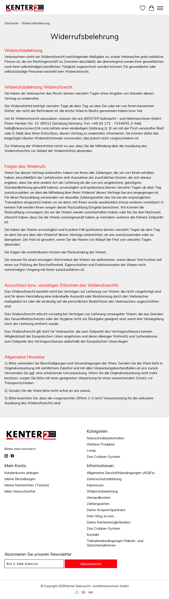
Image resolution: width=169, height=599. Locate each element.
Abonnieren (90, 563)
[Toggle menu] (160, 8)
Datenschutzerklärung (104, 479)
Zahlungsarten (98, 503)
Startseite (11, 23)
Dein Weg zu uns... (101, 516)
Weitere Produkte (101, 444)
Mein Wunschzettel (19, 491)
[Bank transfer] (91, 592)
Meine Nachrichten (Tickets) (26, 485)
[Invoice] (76, 592)
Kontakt (93, 534)
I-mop (91, 450)
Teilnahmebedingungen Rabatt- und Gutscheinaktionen (115, 542)
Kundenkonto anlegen (21, 472)
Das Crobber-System (103, 456)
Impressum (95, 485)
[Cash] (83, 592)
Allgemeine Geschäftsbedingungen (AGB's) (121, 472)
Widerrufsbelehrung (102, 491)
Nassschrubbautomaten (105, 438)
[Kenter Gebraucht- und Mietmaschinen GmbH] (25, 8)
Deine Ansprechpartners (106, 510)
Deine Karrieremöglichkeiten (108, 522)
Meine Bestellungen (19, 479)
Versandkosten (98, 497)
